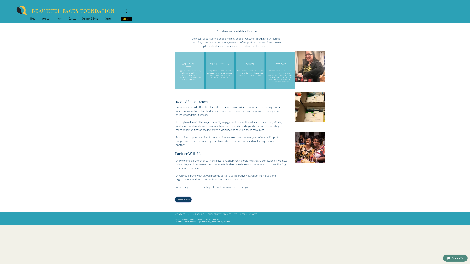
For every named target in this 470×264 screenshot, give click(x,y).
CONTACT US (182, 214)
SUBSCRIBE (198, 214)
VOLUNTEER (240, 214)
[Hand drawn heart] (126, 11)
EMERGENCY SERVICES (219, 214)
